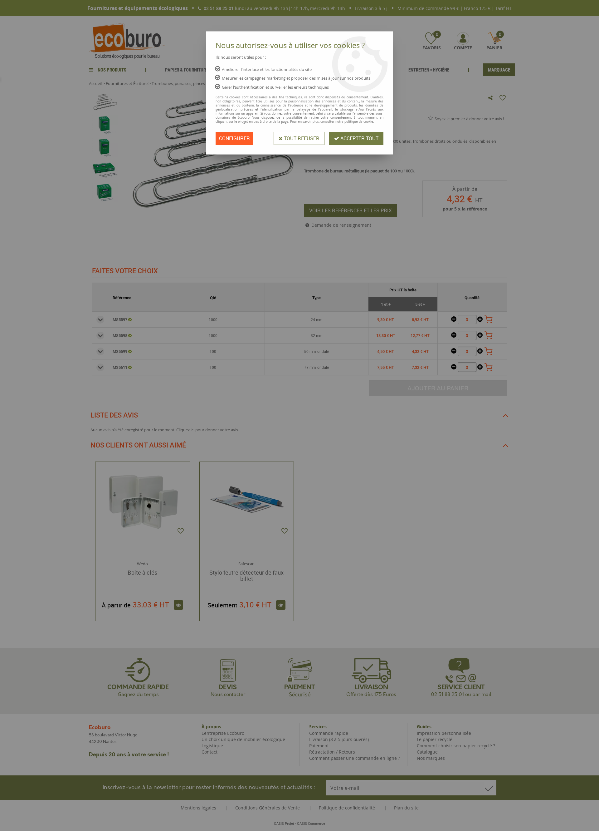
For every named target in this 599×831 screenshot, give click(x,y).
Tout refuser (301, 138)
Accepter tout (358, 138)
